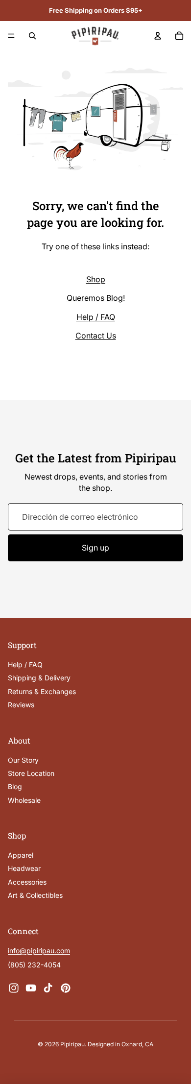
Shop (95, 279)
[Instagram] (14, 987)
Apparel (20, 855)
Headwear (24, 868)
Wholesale (24, 799)
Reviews (21, 704)
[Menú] (11, 35)
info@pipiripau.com (39, 950)
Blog (15, 786)
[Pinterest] (66, 987)
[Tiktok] (48, 987)
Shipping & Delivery (39, 678)
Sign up (95, 548)
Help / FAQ (95, 317)
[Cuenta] (157, 36)
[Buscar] (32, 36)
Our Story (23, 759)
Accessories (27, 882)
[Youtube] (31, 987)
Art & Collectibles (35, 895)
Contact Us (95, 335)
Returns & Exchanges (42, 691)
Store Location (31, 773)
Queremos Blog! (96, 298)
